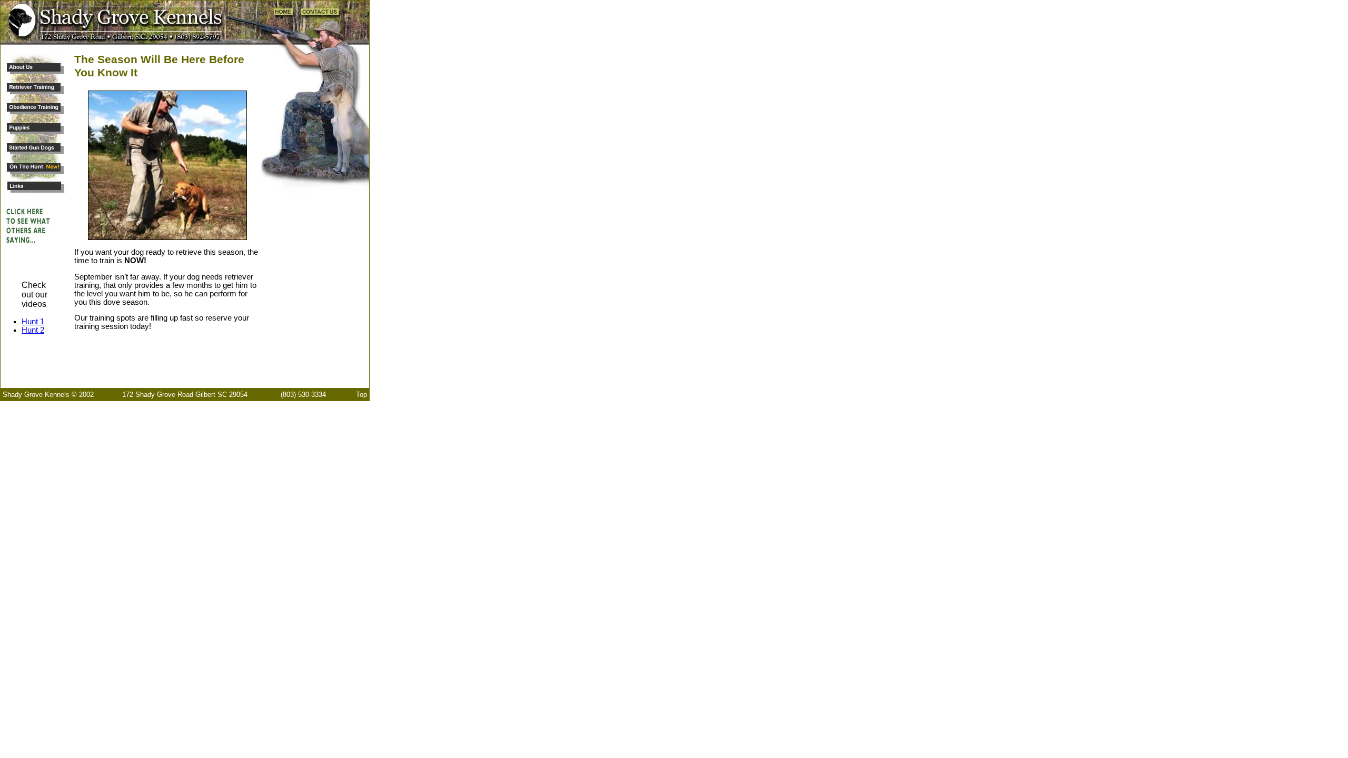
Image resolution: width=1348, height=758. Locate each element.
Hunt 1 (33, 321)
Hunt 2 (33, 330)
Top (361, 394)
